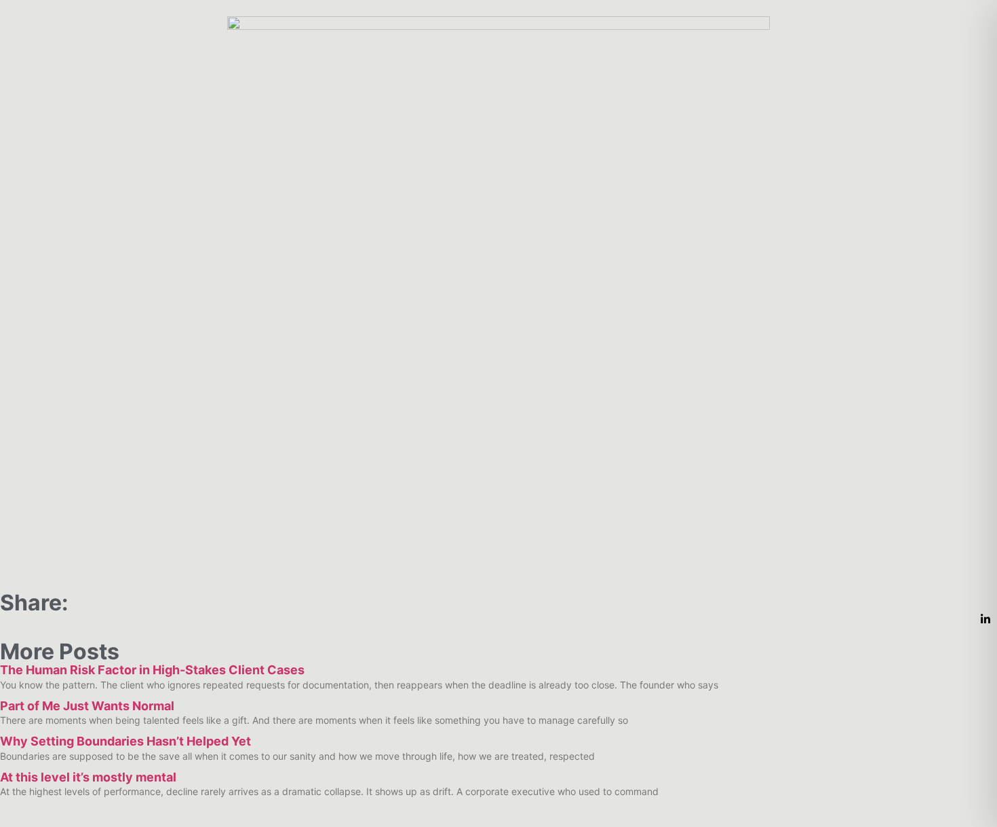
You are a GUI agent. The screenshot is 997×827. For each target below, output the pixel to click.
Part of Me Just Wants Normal (87, 706)
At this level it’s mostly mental (88, 777)
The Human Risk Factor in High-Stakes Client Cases (152, 670)
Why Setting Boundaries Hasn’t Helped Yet (125, 741)
